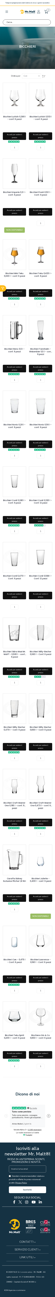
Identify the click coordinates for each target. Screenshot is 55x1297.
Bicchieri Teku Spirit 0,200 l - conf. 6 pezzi (14, 1036)
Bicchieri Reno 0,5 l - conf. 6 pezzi (14, 350)
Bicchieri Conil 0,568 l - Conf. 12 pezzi (40, 577)
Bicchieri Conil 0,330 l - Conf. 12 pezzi (40, 501)
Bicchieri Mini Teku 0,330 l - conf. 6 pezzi (14, 274)
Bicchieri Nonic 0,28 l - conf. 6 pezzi (14, 426)
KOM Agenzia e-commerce (14, 1290)
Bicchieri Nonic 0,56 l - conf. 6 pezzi (40, 426)
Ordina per (15, 76)
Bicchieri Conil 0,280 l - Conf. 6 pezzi (14, 501)
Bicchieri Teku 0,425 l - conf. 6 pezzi (40, 274)
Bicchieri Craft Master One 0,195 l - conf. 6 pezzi (14, 804)
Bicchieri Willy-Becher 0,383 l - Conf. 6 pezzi (40, 653)
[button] (38, 11)
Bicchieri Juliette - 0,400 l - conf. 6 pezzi (40, 880)
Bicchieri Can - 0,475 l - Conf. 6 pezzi (14, 961)
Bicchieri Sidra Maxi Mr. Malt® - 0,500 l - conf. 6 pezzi (14, 653)
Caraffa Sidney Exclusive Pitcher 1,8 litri (14, 880)
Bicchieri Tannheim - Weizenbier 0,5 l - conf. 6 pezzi (40, 350)
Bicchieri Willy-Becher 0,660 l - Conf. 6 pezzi (40, 728)
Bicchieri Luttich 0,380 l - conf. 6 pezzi (14, 118)
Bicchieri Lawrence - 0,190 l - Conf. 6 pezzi (40, 961)
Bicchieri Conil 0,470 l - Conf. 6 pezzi (14, 577)
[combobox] (27, 22)
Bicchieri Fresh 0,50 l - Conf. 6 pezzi (40, 193)
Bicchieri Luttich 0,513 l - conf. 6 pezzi (40, 118)
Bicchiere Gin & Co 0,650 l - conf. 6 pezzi (40, 1036)
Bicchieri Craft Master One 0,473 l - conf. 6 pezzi (40, 804)
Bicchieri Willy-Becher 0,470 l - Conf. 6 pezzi (14, 728)
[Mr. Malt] (28, 12)
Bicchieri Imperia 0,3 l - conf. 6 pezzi (14, 193)
